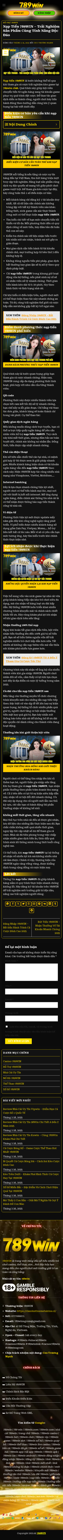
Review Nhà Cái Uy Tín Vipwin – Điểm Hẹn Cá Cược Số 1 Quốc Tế (30, 1111)
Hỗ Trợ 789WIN (10, 23)
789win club (10, 88)
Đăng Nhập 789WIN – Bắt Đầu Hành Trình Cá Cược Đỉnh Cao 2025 (16, 927)
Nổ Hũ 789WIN (11, 1078)
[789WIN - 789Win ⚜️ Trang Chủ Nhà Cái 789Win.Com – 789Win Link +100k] (31, 5)
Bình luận (11, 961)
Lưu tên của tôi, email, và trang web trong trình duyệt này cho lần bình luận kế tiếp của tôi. (30, 1031)
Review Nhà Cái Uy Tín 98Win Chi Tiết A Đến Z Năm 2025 (31, 1124)
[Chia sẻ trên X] (18, 904)
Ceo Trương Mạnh (43, 43)
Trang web (11, 1013)
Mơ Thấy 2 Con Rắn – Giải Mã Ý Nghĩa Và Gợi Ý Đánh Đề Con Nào (30, 1202)
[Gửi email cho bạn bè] (34, 904)
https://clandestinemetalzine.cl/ (36, 1311)
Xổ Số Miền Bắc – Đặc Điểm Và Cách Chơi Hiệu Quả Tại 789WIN (30, 1189)
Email (9, 999)
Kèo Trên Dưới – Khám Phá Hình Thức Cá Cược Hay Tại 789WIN (31, 1176)
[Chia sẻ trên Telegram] (31, 910)
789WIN (6, 1261)
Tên (8, 986)
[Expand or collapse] (56, 124)
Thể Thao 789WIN (13, 1083)
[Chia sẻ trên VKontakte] (44, 904)
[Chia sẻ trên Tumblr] (55, 904)
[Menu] (4, 5)
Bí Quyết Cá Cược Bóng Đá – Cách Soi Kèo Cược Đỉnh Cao (31, 1163)
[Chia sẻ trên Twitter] (23, 904)
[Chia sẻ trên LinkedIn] (49, 904)
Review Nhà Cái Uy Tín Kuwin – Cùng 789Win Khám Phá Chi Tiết (30, 1137)
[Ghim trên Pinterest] (39, 904)
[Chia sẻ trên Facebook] (12, 904)
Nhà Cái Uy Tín (12, 1072)
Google (39, 1422)
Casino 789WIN (12, 1061)
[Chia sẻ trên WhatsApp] (7, 904)
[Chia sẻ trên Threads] (28, 904)
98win (26, 1278)
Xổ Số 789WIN (11, 1089)
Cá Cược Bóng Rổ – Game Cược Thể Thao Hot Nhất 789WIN (30, 1150)
